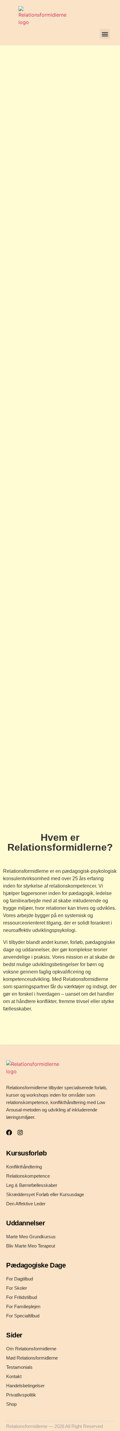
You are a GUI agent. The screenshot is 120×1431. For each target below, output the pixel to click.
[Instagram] (20, 1132)
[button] (105, 34)
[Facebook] (9, 1132)
